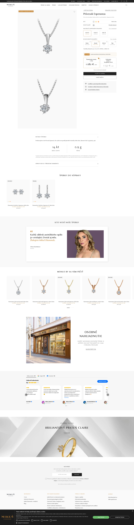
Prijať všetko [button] (101, 517)
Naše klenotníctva (112, 497)
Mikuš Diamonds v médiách (31, 501)
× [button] (132, 511)
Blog (25, 503)
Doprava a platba (79, 497)
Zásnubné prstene (74, 5)
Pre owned (106, 1)
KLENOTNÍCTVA (91, 349)
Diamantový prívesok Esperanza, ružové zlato (43, 301)
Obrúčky (84, 5)
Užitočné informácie (97, 1)
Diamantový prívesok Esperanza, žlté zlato (69, 301)
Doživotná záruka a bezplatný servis (55, 501)
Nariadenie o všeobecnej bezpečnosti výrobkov (86, 505)
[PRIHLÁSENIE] (124, 1)
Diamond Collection (110, 10)
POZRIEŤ (67, 433)
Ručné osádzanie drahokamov (54, 505)
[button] (26, 395)
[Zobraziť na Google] (27, 402)
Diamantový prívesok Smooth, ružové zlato (119, 301)
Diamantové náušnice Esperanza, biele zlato (18, 205)
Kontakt (110, 494)
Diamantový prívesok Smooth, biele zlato (18, 301)
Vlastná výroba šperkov (52, 503)
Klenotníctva (115, 1)
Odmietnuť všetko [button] (119, 517)
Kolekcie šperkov (94, 5)
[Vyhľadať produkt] (126, 5)
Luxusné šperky (62, 5)
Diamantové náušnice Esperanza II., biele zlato (44, 205)
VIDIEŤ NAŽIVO (100, 77)
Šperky (54, 5)
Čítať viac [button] (51, 397)
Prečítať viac (25, 518)
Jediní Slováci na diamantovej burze (55, 497)
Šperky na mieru (45, 5)
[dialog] (67, 517)
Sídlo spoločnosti (112, 499)
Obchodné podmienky (80, 499)
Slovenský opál (81, 1)
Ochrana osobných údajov (81, 503)
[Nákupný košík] (126, 1)
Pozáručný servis (79, 508)
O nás (88, 1)
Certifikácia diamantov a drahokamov (56, 508)
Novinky (73, 1)
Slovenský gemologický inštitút (54, 499)
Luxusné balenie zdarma (94, 89)
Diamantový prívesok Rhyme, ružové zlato (94, 301)
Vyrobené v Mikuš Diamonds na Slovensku (98, 86)
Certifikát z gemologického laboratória (97, 83)
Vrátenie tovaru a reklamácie (82, 501)
